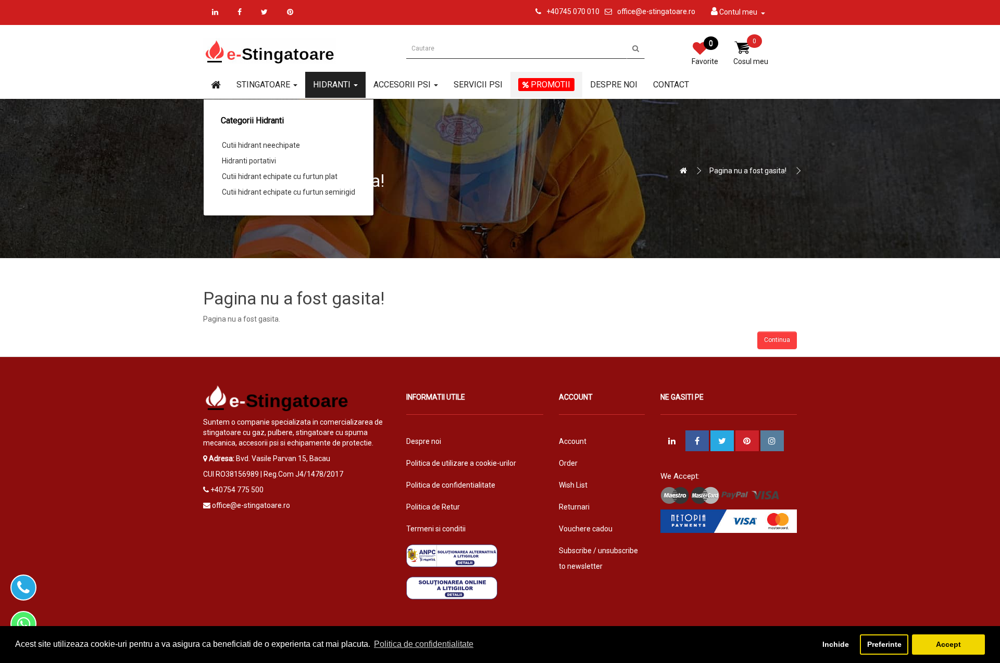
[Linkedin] (215, 12)
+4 (550, 11)
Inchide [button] (835, 644)
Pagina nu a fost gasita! (747, 171)
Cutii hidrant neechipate (261, 145)
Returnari (574, 507)
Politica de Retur (433, 507)
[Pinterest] (290, 12)
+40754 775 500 (237, 490)
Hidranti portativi (249, 161)
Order (568, 463)
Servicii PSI (478, 85)
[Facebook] (240, 12)
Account (572, 441)
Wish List (573, 485)
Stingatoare (264, 85)
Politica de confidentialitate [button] (423, 644)
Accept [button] (948, 644)
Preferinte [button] (884, 644)
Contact (671, 85)
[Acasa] (216, 85)
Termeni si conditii (436, 529)
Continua (777, 339)
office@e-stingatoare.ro (656, 11)
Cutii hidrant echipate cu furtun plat (280, 176)
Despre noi (614, 85)
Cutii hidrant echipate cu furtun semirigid (288, 192)
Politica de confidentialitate (450, 485)
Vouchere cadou (585, 529)
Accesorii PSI (403, 85)
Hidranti (333, 85)
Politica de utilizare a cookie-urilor (461, 463)
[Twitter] (264, 12)
